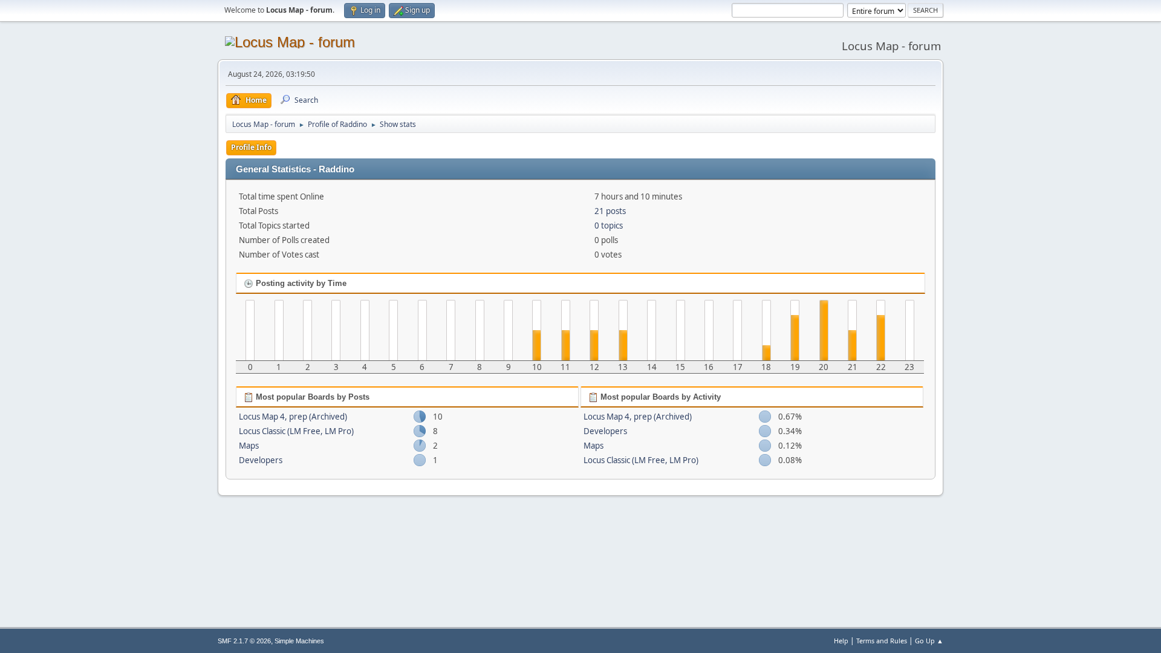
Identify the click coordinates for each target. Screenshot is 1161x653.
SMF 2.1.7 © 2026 (244, 641)
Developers (260, 460)
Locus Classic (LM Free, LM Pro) (296, 431)
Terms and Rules (881, 640)
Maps (249, 445)
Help (841, 640)
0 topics (608, 225)
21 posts (610, 211)
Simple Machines (299, 641)
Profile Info (251, 147)
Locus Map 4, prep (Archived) (293, 416)
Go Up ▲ (929, 640)
